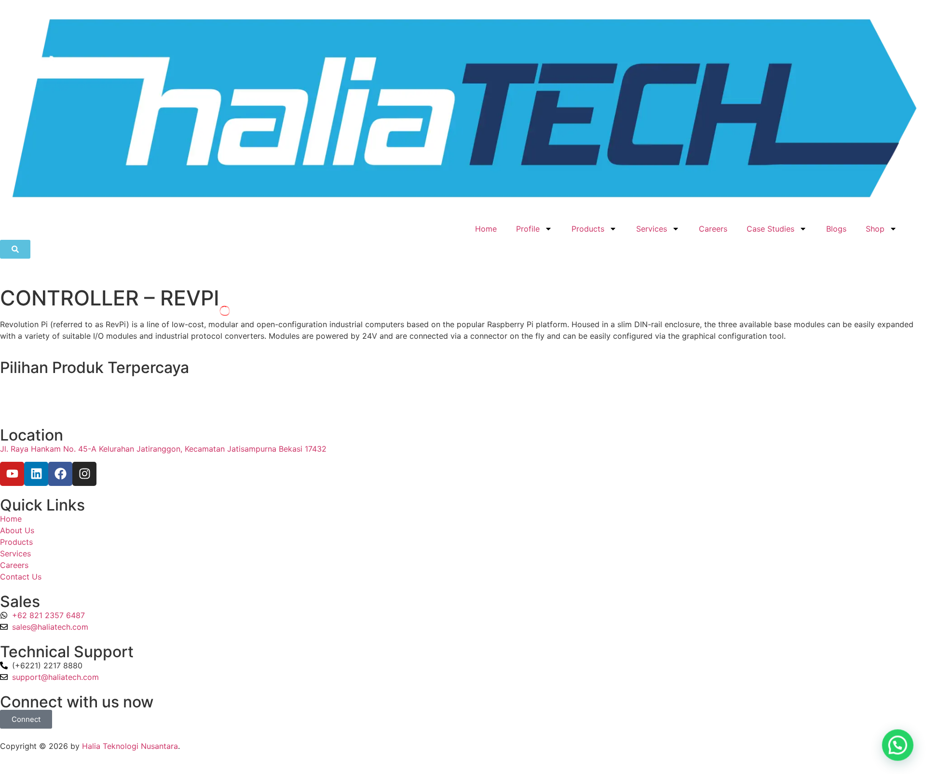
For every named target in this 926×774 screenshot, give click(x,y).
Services (651, 229)
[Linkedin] (36, 474)
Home (486, 229)
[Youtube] (12, 474)
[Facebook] (60, 474)
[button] (898, 746)
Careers (713, 229)
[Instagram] (84, 474)
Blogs (836, 229)
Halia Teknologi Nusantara (130, 746)
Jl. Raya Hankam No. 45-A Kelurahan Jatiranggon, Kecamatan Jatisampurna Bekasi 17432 (163, 449)
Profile (528, 229)
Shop (875, 229)
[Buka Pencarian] (15, 249)
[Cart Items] (916, 223)
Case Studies (770, 229)
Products (588, 229)
